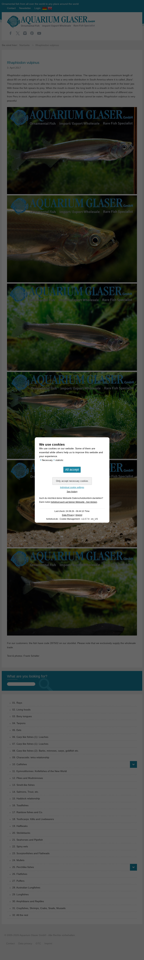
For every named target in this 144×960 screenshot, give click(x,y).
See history (72, 491)
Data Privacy (68, 515)
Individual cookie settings (72, 487)
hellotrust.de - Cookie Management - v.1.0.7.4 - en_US (72, 519)
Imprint (79, 515)
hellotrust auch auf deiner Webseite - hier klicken (74, 502)
